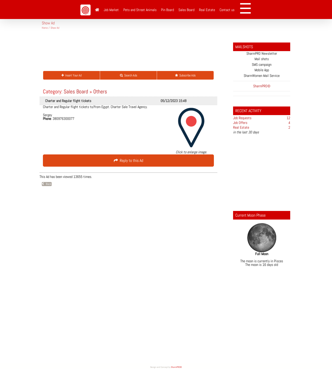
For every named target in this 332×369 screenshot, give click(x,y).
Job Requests (242, 118)
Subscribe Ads (187, 75)
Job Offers (240, 122)
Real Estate (241, 127)
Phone (47, 119)
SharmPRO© (176, 367)
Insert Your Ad (73, 75)
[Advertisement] (124, 52)
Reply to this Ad (130, 160)
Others (100, 91)
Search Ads (130, 75)
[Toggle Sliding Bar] (247, 9)
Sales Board (76, 91)
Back (47, 184)
